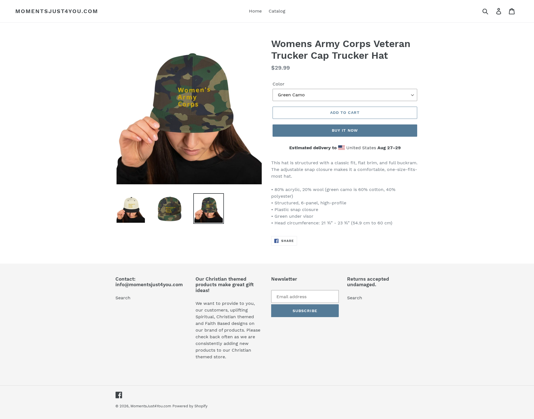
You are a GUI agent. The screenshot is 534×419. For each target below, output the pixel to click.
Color (279, 84)
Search (122, 297)
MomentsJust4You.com (56, 11)
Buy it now (345, 130)
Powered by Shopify (189, 406)
